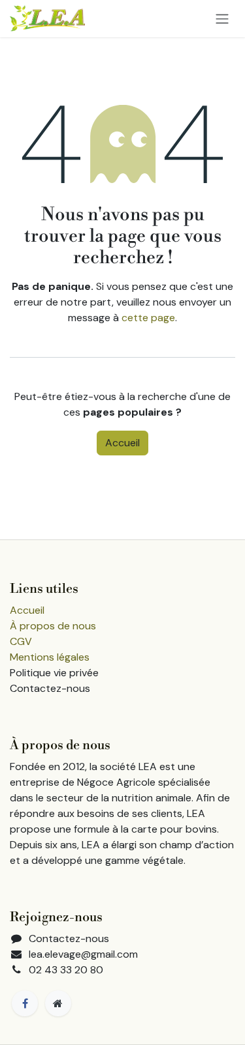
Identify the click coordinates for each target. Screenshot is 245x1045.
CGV (21, 641)
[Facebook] (25, 1003)
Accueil (122, 443)
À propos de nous (53, 626)
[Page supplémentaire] (58, 1003)
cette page (148, 317)
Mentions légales (50, 657)
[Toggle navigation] (222, 18)
